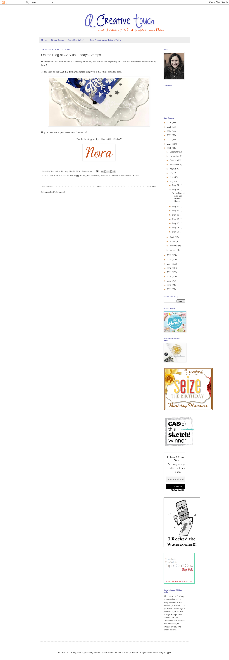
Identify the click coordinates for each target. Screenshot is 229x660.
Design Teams (57, 40)
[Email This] (102, 171)
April (172, 237)
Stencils (136, 175)
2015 (169, 272)
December (174, 151)
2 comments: (87, 171)
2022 (169, 139)
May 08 (176, 227)
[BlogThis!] (105, 171)
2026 (169, 122)
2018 (169, 259)
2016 (169, 267)
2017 (169, 263)
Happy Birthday (80, 175)
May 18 (176, 214)
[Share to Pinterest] (114, 171)
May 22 (176, 210)
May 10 (176, 223)
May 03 (176, 231)
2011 (169, 289)
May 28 (176, 189)
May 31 (176, 185)
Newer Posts (47, 186)
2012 (169, 284)
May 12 (176, 219)
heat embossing (93, 175)
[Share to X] (108, 171)
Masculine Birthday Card (122, 175)
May (172, 181)
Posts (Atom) (59, 191)
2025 (169, 126)
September (175, 164)
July (172, 172)
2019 (169, 255)
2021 (169, 143)
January (173, 249)
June (172, 177)
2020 (169, 147)
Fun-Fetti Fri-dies (66, 175)
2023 (169, 135)
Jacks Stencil (105, 175)
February (174, 245)
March (173, 241)
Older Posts (151, 186)
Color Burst (53, 175)
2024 (169, 130)
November (174, 155)
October (173, 160)
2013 (169, 280)
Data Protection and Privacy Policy (105, 40)
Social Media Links (76, 40)
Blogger (167, 652)
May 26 (176, 206)
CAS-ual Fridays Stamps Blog (75, 71)
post (62, 132)
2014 (169, 276)
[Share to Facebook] (111, 171)
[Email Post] (97, 171)
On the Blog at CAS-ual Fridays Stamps (71, 55)
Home (44, 40)
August (173, 168)
